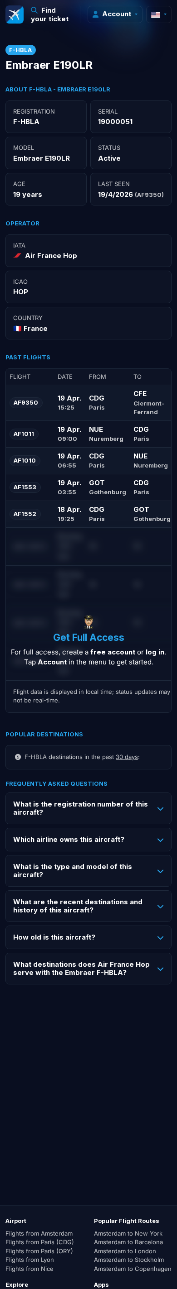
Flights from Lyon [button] (29, 1259)
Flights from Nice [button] (29, 1268)
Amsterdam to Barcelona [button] (128, 1242)
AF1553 (25, 487)
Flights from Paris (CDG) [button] (39, 1242)
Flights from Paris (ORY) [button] (39, 1251)
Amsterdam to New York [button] (128, 1233)
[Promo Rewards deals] (14, 14)
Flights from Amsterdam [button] (39, 1233)
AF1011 (24, 433)
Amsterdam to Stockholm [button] (129, 1259)
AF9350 (26, 402)
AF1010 (25, 460)
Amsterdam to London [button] (125, 1251)
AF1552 (25, 513)
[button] (52, 14)
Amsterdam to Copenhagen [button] (133, 1268)
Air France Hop (51, 255)
